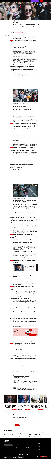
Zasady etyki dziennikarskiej (29, 443)
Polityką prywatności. (14, 456)
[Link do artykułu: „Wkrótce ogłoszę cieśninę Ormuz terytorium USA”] (24, 399)
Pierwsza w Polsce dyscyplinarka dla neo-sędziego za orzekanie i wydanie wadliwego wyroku (10, 406)
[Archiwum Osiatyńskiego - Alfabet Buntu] (21, 454)
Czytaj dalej (14, 409)
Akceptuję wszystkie (43, 456)
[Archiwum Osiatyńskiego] (29, 454)
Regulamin (27, 444)
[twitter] (33, 371)
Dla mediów (27, 447)
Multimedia (19, 1)
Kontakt (16, 447)
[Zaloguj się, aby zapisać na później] (16, 404)
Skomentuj (7, 35)
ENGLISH (16, 450)
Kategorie (15, 1)
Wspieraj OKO (16, 443)
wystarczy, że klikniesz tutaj (29, 260)
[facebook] (31, 371)
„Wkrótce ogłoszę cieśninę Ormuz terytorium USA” (23, 406)
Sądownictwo (6, 404)
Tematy (12, 1)
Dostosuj (38, 456)
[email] (35, 371)
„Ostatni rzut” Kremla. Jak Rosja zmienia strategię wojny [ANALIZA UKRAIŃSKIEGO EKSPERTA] (37, 406)
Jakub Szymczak (19, 380)
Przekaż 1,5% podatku (17, 444)
